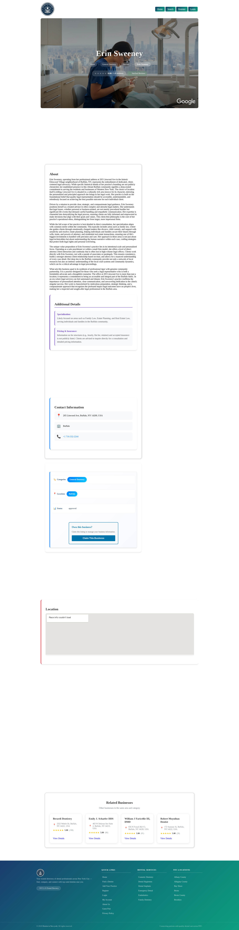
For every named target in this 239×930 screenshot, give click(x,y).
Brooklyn (177, 900)
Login (193, 9)
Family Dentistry (145, 900)
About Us (106, 904)
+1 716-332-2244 (70, 436)
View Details (58, 838)
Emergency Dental (145, 891)
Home (160, 9)
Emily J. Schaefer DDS (101, 818)
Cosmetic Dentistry (145, 877)
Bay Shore (178, 886)
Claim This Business (93, 538)
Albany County (180, 877)
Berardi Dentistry (62, 818)
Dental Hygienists (145, 882)
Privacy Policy (108, 913)
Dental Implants (144, 886)
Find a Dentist (107, 882)
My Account (107, 900)
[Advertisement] (119, 132)
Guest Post (106, 909)
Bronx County (179, 895)
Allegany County (180, 882)
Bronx (176, 891)
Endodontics (143, 895)
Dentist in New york (50, 926)
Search (170, 9)
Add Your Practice (109, 886)
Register (181, 9)
